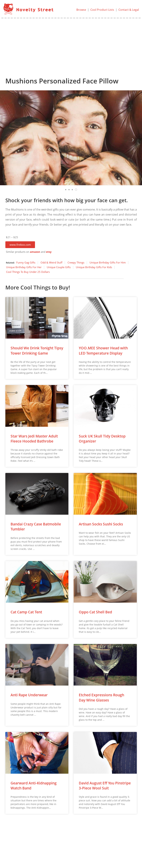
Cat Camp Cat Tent (26, 612)
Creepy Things (76, 262)
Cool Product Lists (102, 10)
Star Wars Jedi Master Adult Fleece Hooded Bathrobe (34, 439)
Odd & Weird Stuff (51, 262)
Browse (81, 10)
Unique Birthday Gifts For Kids (94, 267)
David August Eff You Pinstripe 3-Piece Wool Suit (105, 785)
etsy (49, 251)
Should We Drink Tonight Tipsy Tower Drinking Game (37, 350)
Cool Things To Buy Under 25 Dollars (28, 272)
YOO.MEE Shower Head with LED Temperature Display (103, 350)
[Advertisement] (71, 44)
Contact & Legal (128, 10)
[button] (20, 244)
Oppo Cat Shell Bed (95, 612)
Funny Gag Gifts (25, 262)
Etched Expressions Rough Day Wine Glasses (101, 697)
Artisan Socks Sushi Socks (101, 524)
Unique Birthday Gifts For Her (24, 267)
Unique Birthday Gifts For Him (108, 262)
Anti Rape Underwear (29, 694)
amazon (35, 251)
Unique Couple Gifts (59, 267)
